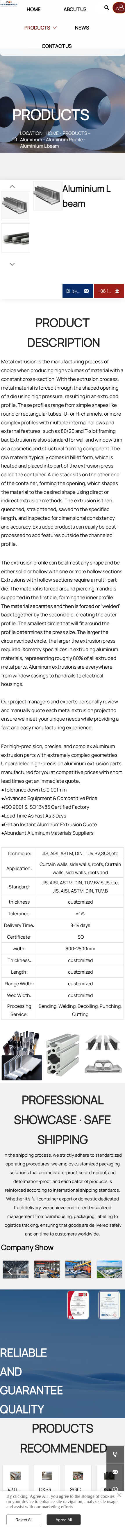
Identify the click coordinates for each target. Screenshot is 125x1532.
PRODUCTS (75, 133)
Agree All (64, 1519)
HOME (52, 133)
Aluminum (31, 139)
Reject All (23, 1519)
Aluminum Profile (64, 139)
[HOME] (8, 3)
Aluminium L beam (39, 146)
